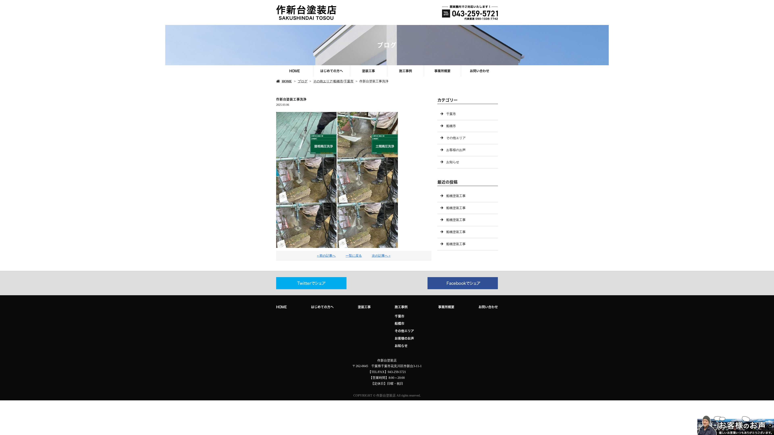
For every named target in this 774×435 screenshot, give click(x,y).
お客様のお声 (456, 150)
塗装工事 (368, 70)
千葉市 (349, 81)
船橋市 (338, 81)
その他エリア (323, 81)
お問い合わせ (479, 70)
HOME (294, 70)
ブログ (302, 81)
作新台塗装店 (387, 360)
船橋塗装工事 (456, 196)
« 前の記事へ (326, 255)
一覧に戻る (354, 255)
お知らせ (452, 162)
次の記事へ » (381, 255)
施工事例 (405, 70)
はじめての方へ (331, 70)
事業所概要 (442, 70)
